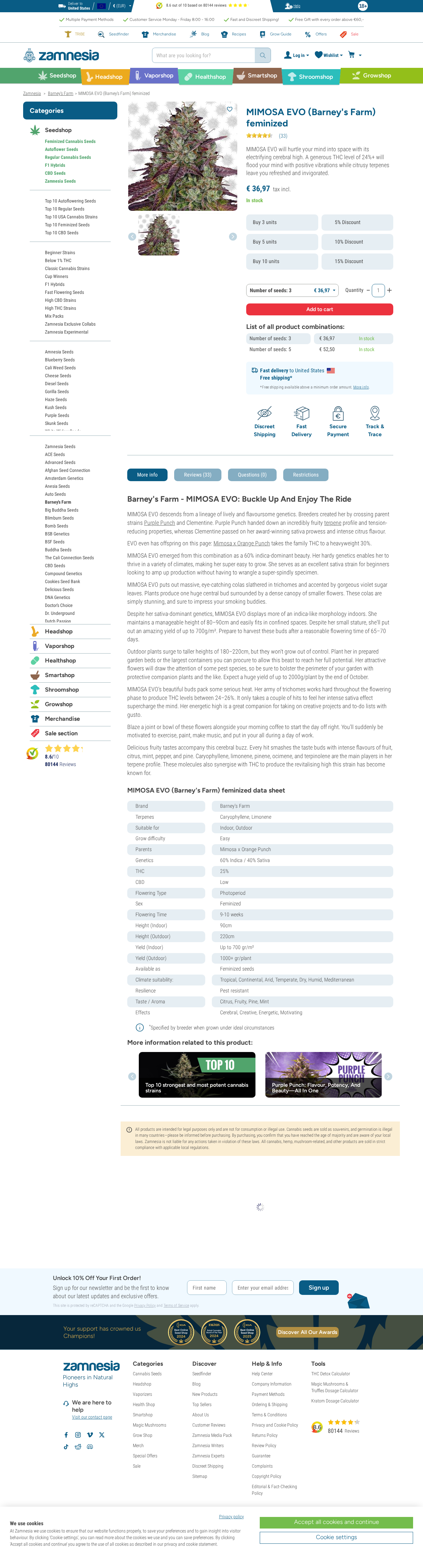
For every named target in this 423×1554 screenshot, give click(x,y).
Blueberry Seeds (60, 359)
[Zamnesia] (82, 55)
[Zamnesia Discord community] (90, 1446)
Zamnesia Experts (208, 1455)
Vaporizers (142, 1394)
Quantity (354, 290)
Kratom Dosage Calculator (335, 1400)
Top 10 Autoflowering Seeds (70, 201)
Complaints (262, 1466)
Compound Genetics (63, 573)
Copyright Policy (266, 1476)
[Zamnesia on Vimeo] (90, 1435)
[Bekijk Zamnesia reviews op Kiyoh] (32, 753)
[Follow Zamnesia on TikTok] (66, 1446)
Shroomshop (62, 689)
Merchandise (62, 718)
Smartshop (60, 675)
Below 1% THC (58, 260)
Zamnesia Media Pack (212, 1435)
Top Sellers (202, 1404)
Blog (196, 1384)
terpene (332, 522)
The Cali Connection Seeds (69, 557)
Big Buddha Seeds (61, 510)
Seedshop (58, 130)
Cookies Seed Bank (62, 581)
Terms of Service (176, 1305)
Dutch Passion (58, 621)
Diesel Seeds (56, 383)
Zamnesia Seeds (60, 181)
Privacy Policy (145, 1305)
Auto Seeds (55, 494)
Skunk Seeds (56, 423)
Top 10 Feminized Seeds (67, 224)
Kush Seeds (55, 407)
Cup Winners (56, 276)
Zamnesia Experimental (66, 332)
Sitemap (199, 1476)
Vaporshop (59, 646)
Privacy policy (231, 1516)
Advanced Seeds (60, 462)
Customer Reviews (208, 1425)
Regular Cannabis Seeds (68, 157)
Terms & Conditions (269, 1414)
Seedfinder (201, 1373)
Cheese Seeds (58, 375)
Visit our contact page (92, 1417)
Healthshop (60, 660)
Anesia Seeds (57, 486)
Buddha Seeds (58, 549)
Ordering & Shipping (270, 1404)
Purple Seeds (57, 415)
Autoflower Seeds (61, 149)
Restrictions (306, 475)
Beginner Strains (60, 252)
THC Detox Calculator (330, 1373)
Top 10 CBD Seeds (61, 232)
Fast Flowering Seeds (64, 292)
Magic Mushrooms (149, 1425)
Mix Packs (54, 316)
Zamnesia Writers (208, 1445)
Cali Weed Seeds (60, 367)
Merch (138, 1445)
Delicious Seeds (59, 589)
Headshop (59, 631)
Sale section (61, 733)
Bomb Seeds (56, 525)
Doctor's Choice (59, 605)
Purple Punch (159, 522)
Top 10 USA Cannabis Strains (71, 216)
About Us (200, 1414)
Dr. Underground (60, 613)
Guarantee (261, 1455)
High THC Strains (60, 308)
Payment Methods (268, 1394)
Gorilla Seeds (57, 391)
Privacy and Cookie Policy (275, 1425)
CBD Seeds (55, 173)
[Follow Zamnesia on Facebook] (66, 1435)
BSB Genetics (57, 533)
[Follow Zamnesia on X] (101, 1435)
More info (361, 387)
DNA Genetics (57, 597)
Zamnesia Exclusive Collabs (70, 324)
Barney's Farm (58, 502)
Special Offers (145, 1455)
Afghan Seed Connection (67, 470)
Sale (136, 1466)
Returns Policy (265, 1435)
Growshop (59, 704)
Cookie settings (336, 1537)
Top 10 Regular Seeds (64, 208)
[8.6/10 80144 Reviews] (67, 748)
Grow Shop (142, 1435)
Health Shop (144, 1404)
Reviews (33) (198, 475)
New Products (204, 1394)
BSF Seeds (54, 541)
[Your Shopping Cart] (355, 55)
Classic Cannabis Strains (67, 268)
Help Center (262, 1373)
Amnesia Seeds (59, 351)
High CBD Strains (60, 300)
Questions (252, 475)
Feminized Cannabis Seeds (70, 141)
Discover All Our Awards (307, 1332)
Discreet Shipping (207, 1466)
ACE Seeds (55, 454)
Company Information (271, 1384)
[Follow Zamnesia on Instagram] (78, 1435)
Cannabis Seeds (147, 1373)
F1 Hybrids (55, 165)
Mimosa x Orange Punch (241, 543)
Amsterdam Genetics (64, 478)
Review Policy (264, 1445)
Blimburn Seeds (59, 518)
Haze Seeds (56, 399)
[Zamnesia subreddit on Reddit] (78, 1446)
